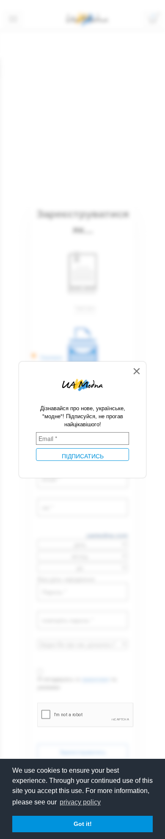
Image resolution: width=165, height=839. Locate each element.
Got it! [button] (83, 823)
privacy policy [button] (80, 802)
